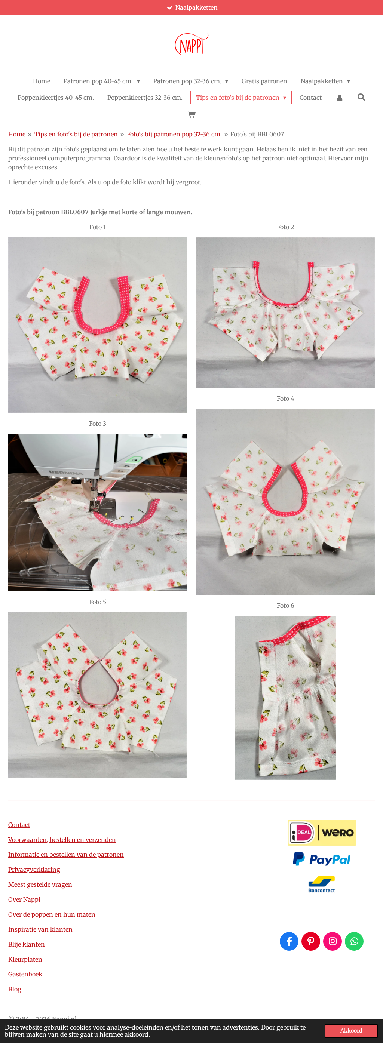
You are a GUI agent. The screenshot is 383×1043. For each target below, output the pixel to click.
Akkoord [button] (351, 1030)
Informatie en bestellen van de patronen (66, 854)
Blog (14, 989)
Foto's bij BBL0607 (257, 134)
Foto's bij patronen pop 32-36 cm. (174, 134)
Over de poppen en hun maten (51, 914)
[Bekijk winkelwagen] (191, 114)
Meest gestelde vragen (40, 884)
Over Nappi (24, 899)
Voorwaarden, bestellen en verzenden (62, 839)
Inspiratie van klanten (40, 929)
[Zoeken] (361, 96)
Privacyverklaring (34, 869)
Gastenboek (25, 974)
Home (16, 134)
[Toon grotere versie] (97, 325)
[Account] (339, 97)
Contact (19, 824)
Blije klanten (26, 944)
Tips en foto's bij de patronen (76, 134)
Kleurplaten (25, 959)
